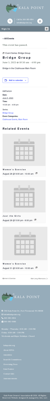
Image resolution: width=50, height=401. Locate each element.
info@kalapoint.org (24, 23)
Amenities (7, 355)
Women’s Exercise (14, 169)
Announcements (10, 378)
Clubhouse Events (10, 119)
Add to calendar (16, 80)
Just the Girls (12, 216)
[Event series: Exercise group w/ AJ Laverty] (36, 173)
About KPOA (8, 350)
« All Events (8, 38)
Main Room (23, 119)
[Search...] (10, 21)
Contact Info (8, 374)
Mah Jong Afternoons (38, 278)
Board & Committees (12, 359)
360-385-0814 (28, 19)
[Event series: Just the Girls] (35, 219)
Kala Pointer (8, 369)
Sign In (6, 28)
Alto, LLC (43, 398)
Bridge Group (8, 113)
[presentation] (24, 150)
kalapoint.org (9, 345)
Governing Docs (10, 364)
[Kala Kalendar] (39, 21)
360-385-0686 (10, 321)
